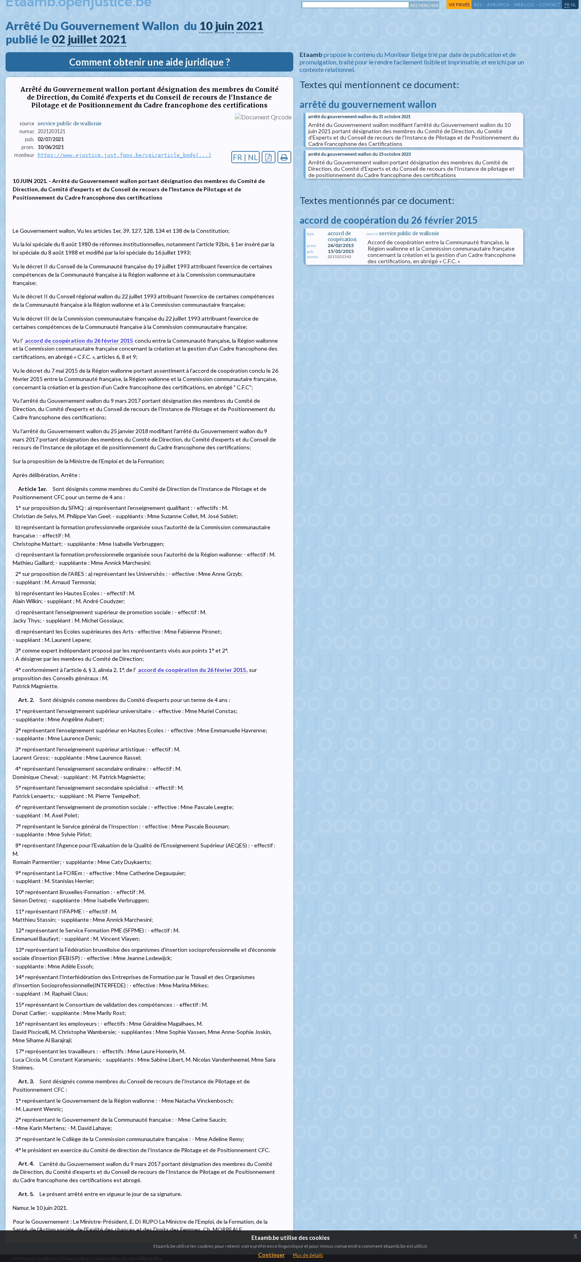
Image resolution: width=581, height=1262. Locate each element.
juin (224, 25)
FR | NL (245, 157)
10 (206, 25)
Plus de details (308, 1255)
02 (58, 39)
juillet (82, 39)
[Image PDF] (268, 157)
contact (549, 4)
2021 (249, 25)
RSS (478, 4)
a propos (498, 4)
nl (573, 4)
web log (524, 4)
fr (567, 4)
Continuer (271, 1254)
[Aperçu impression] (284, 157)
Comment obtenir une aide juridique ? (149, 62)
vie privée (459, 4)
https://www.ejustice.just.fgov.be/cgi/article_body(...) (124, 155)
